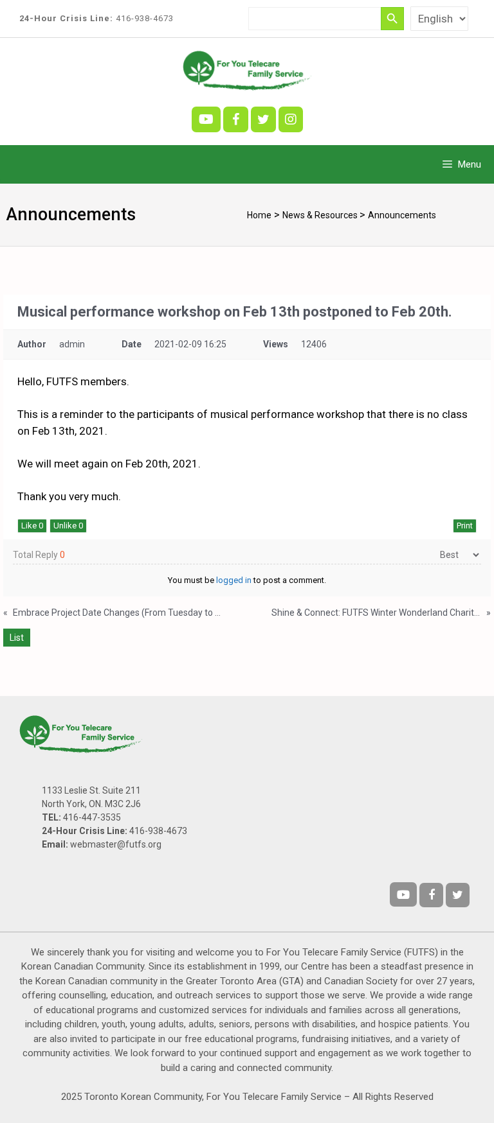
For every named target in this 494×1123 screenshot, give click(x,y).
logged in (234, 580)
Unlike (68, 525)
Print (465, 525)
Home (259, 215)
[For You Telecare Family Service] (247, 69)
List (17, 637)
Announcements (402, 215)
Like (32, 525)
